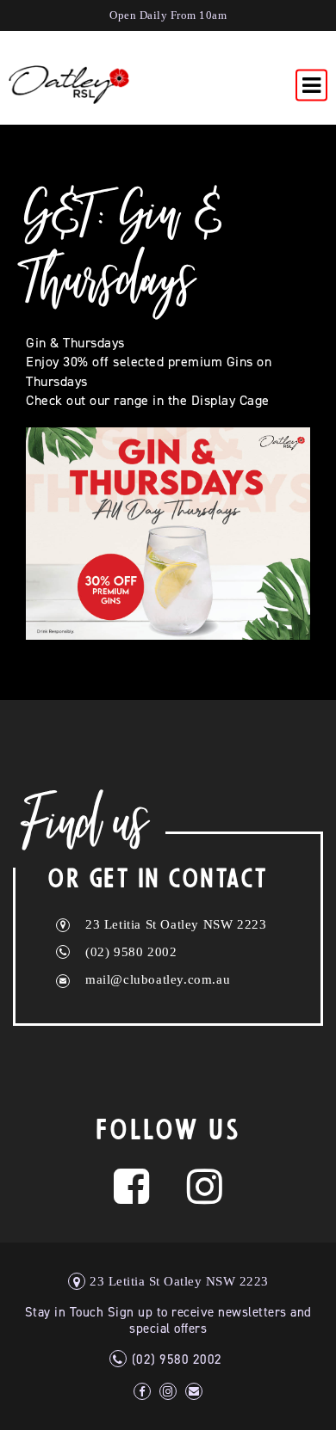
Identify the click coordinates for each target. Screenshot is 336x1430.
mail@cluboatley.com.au (157, 979)
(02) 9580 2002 (131, 952)
